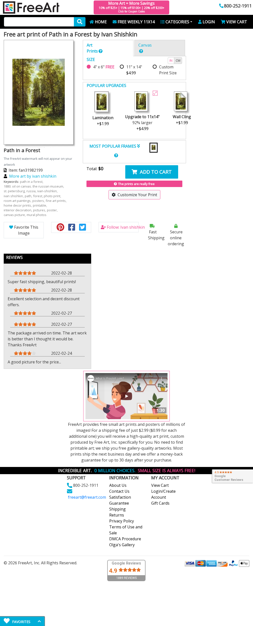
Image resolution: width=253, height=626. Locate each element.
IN (170, 60)
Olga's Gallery (122, 544)
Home (101, 22)
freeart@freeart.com (87, 497)
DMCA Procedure (125, 539)
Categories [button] (177, 22)
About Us (117, 485)
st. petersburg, (15, 191)
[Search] (79, 22)
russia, (31, 191)
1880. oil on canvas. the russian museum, (34, 186)
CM (178, 60)
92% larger (142, 122)
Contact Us (119, 491)
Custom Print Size (168, 70)
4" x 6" (103, 67)
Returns (116, 515)
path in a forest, (32, 181)
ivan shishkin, (14, 196)
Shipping (117, 509)
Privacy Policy (121, 521)
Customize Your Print (137, 194)
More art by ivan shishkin (32, 176)
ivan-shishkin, (47, 191)
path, (29, 196)
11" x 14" (134, 70)
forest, (38, 196)
